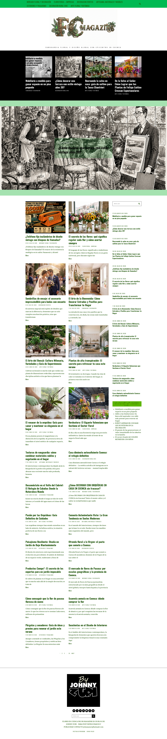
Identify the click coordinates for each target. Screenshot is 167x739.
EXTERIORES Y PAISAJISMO (36, 5)
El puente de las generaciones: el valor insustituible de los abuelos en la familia (128, 432)
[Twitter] (73, 710)
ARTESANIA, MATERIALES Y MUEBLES (109, 1)
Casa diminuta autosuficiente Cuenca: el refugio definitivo (88, 454)
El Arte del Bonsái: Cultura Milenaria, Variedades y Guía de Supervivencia (45, 362)
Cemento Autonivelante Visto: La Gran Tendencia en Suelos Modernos (88, 516)
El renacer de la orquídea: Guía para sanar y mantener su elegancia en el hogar (44, 426)
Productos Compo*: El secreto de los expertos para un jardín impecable (44, 570)
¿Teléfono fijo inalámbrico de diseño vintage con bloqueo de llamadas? (44, 238)
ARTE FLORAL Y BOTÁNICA (80, 5)
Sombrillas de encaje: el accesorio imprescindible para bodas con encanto (46, 300)
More (27, 255)
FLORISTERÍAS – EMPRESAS (64, 1)
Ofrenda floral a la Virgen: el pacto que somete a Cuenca (86, 543)
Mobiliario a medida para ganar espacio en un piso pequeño (38, 84)
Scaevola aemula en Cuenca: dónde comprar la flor (86, 600)
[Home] (93, 710)
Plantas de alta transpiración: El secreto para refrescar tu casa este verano (87, 364)
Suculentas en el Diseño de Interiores (88, 625)
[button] (139, 203)
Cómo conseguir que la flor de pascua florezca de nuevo (45, 600)
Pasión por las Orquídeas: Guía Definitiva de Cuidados (41, 516)
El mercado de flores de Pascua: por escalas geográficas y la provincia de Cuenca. (87, 572)
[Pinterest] (80, 710)
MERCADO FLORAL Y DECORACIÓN (39, 1)
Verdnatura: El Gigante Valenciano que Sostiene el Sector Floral (88, 424)
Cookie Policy (90, 731)
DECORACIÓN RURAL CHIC (58, 5)
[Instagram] (77, 710)
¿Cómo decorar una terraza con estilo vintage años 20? (68, 84)
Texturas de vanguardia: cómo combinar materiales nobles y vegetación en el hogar (41, 455)
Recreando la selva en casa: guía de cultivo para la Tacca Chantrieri (98, 84)
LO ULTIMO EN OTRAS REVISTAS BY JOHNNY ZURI (127, 404)
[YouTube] (86, 710)
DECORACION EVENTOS (85, 1)
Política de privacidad (79, 731)
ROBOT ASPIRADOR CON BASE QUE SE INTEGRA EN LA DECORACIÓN (126, 425)
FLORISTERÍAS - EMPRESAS (89, 246)
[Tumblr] (89, 710)
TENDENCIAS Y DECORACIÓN (33, 90)
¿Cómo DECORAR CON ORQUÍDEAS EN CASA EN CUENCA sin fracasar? (88, 486)
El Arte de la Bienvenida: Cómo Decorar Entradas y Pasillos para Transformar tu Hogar (85, 302)
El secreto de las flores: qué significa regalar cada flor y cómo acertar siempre (88, 240)
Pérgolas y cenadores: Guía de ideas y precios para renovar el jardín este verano (45, 628)
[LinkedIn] (83, 710)
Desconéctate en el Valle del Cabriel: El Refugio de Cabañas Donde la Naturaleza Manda (44, 488)
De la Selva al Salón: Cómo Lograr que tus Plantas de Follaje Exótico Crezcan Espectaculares (128, 85)
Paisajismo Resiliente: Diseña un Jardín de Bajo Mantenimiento (42, 543)
